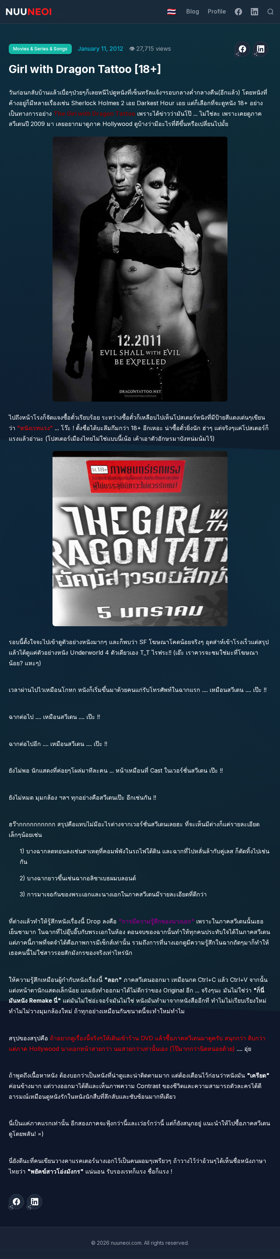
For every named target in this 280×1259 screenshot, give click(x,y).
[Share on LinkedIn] (260, 49)
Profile (217, 11)
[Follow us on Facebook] (238, 12)
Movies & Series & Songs (40, 48)
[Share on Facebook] (242, 49)
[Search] (270, 12)
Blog (192, 11)
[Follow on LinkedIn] (254, 12)
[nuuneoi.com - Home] (28, 11)
